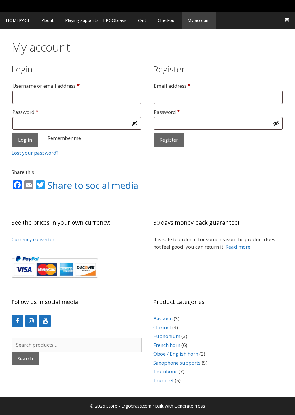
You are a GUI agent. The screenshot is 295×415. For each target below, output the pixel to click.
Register (169, 139)
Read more (238, 246)
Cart (142, 20)
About (48, 20)
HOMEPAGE (18, 20)
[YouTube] (45, 321)
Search (25, 358)
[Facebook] (17, 321)
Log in (25, 139)
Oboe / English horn (175, 353)
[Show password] (134, 123)
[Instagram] (31, 321)
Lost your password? (35, 152)
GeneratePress (189, 406)
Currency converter (33, 239)
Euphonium (166, 336)
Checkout (167, 20)
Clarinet (162, 327)
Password (35, 111)
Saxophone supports (177, 362)
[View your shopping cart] (287, 20)
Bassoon (163, 318)
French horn (166, 345)
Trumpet (163, 380)
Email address (182, 85)
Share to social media (92, 185)
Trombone (165, 371)
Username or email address (56, 85)
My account (199, 20)
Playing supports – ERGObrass (95, 20)
